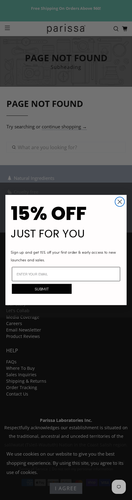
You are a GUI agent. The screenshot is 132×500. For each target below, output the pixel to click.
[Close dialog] (120, 201)
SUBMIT (42, 289)
